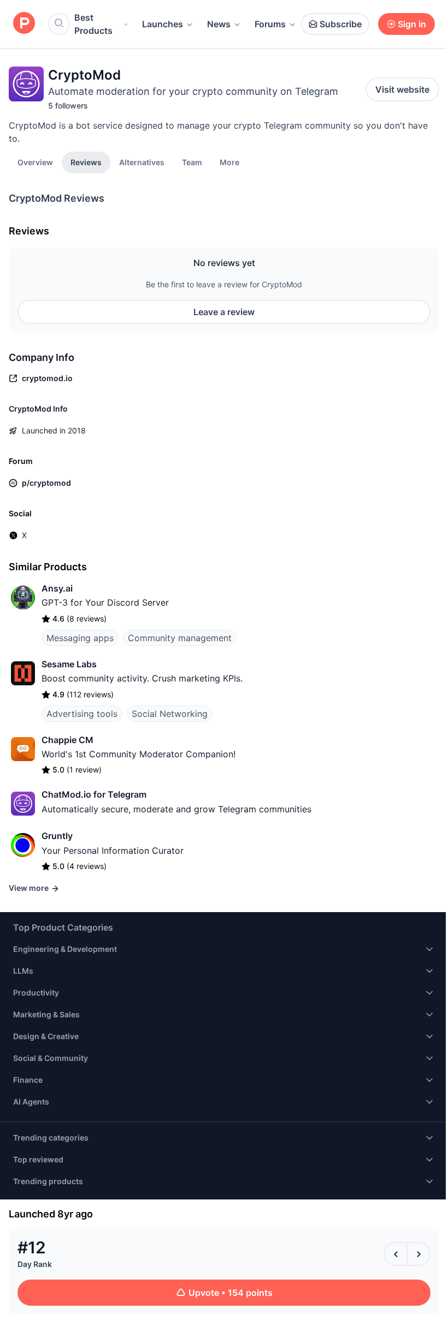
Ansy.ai (57, 588)
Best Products (93, 24)
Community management (180, 637)
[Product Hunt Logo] (24, 23)
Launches (162, 24)
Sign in (412, 24)
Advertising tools (81, 713)
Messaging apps (80, 637)
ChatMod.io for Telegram (94, 794)
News (219, 24)
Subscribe (341, 24)
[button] (229, 161)
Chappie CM (67, 739)
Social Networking (170, 713)
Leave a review (224, 311)
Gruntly (57, 835)
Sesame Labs (69, 664)
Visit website (402, 89)
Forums (270, 24)
